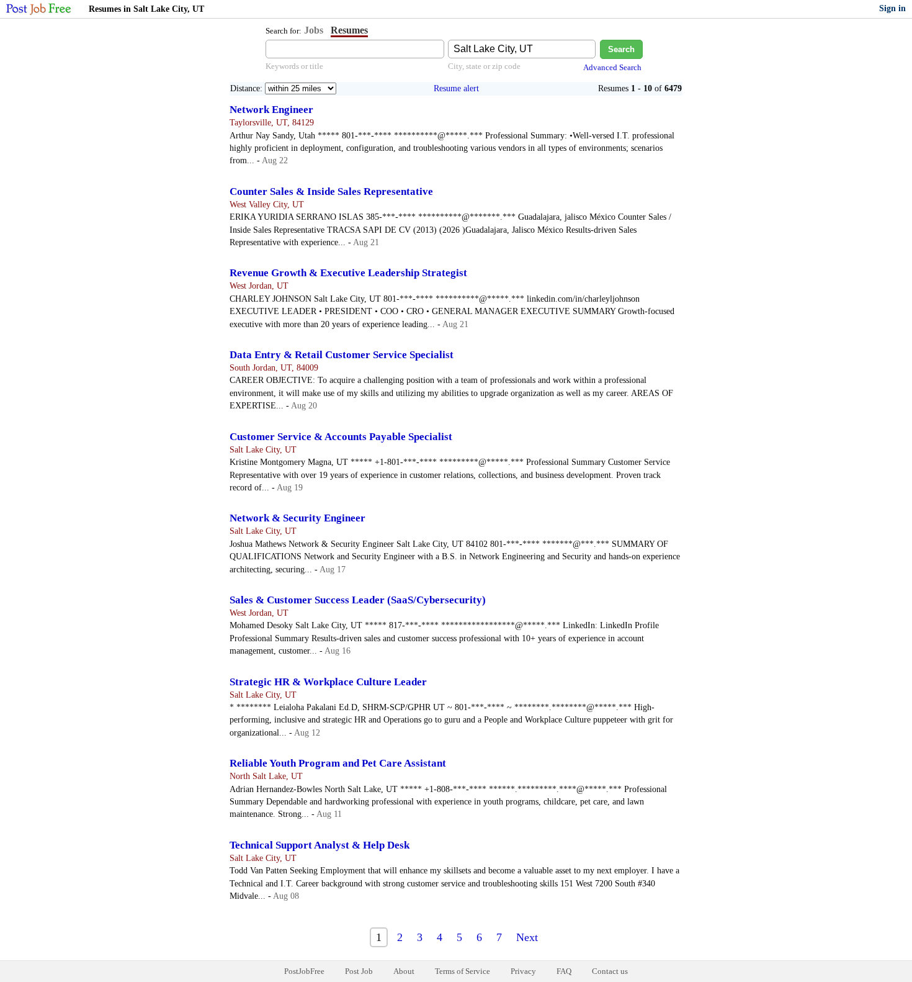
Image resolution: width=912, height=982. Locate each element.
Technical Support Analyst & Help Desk (319, 845)
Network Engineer (271, 109)
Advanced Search (612, 67)
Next (527, 937)
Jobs (313, 30)
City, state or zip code (484, 66)
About (403, 971)
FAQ (564, 971)
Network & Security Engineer (297, 518)
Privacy (523, 971)
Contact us (610, 971)
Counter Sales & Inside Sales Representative (331, 191)
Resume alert (456, 88)
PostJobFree (304, 971)
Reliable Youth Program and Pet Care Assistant (338, 763)
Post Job (359, 971)
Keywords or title (294, 66)
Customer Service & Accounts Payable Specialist (341, 437)
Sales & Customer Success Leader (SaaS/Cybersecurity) (358, 600)
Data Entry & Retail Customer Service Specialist (342, 355)
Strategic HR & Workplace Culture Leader (328, 682)
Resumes (349, 30)
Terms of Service (462, 971)
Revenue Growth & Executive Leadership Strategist (348, 273)
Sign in (892, 8)
